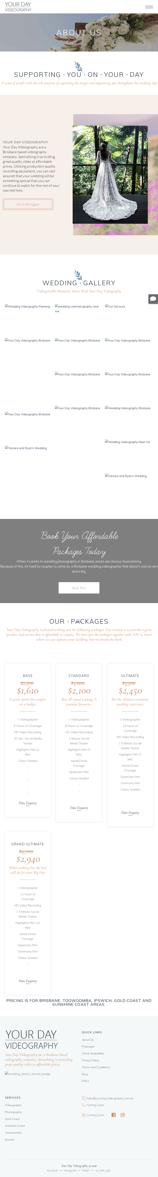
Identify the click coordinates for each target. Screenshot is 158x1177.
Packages (88, 1046)
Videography (13, 1105)
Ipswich (9, 1139)
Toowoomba (13, 1132)
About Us (88, 1040)
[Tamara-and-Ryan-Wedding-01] (129, 489)
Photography (13, 1112)
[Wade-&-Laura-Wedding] (79, 388)
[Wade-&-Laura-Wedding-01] (129, 354)
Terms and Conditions (96, 1067)
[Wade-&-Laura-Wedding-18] (129, 320)
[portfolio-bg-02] (129, 422)
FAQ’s (85, 1081)
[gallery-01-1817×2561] (79, 439)
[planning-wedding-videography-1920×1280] (29, 320)
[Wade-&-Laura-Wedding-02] (79, 354)
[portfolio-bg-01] (129, 388)
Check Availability (93, 1053)
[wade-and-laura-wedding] (29, 428)
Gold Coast (12, 1119)
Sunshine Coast (15, 1125)
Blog (85, 1074)
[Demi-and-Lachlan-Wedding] (129, 455)
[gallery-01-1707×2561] (29, 374)
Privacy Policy (90, 1060)
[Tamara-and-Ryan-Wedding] (29, 462)
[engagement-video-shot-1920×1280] (79, 320)
